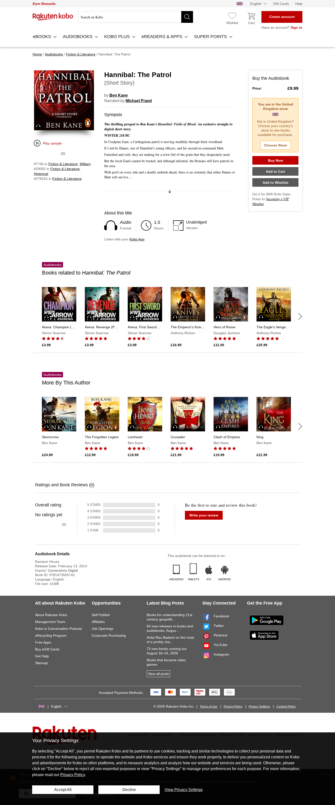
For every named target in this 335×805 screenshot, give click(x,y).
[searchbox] (135, 17)
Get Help (42, 656)
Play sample (52, 143)
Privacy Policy (233, 706)
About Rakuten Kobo (51, 615)
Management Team (50, 622)
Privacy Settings (259, 706)
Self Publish (101, 615)
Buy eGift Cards (47, 649)
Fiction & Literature (63, 164)
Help (298, 4)
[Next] (300, 316)
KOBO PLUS (117, 36)
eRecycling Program (50, 635)
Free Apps (43, 642)
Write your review (203, 515)
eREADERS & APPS (162, 36)
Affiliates (98, 622)
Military (85, 164)
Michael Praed (139, 101)
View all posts (158, 674)
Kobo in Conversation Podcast (58, 629)
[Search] (187, 17)
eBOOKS (42, 36)
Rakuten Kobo (53, 17)
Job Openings (102, 629)
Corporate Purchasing (109, 635)
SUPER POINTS (211, 36)
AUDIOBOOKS (78, 36)
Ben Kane (118, 95)
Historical (41, 174)
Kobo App (136, 239)
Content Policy (286, 706)
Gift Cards (281, 4)
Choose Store (275, 145)
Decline (129, 790)
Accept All (63, 790)
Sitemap (41, 663)
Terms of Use (208, 706)
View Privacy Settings (184, 790)
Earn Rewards (44, 4)
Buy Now (275, 160)
